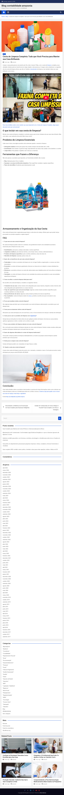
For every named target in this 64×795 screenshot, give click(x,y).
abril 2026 (5, 468)
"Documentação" (7, 660)
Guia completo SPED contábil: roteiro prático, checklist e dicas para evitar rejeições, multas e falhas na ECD (30, 449)
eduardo (14, 62)
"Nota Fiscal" (6, 690)
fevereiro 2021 (6, 572)
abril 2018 (5, 627)
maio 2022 (5, 549)
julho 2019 (5, 606)
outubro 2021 (6, 560)
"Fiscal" (4, 667)
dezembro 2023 (7, 507)
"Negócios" (5, 688)
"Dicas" (4, 658)
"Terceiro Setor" (7, 702)
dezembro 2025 (7, 472)
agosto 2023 (6, 516)
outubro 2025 (6, 477)
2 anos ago (7, 62)
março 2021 (6, 569)
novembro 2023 (7, 509)
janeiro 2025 (6, 484)
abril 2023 (5, 525)
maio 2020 (5, 590)
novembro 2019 (7, 597)
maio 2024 (5, 495)
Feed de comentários (8, 728)
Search (59, 418)
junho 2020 (5, 588)
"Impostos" (6, 681)
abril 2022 (5, 551)
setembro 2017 (7, 636)
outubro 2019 (6, 599)
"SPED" (4, 697)
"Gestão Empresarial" (8, 672)
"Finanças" (5, 665)
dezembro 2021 (7, 558)
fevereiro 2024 (6, 502)
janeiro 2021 (6, 574)
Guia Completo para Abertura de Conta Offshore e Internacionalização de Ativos (23, 429)
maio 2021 (5, 565)
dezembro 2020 (7, 576)
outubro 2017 (6, 634)
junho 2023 (5, 521)
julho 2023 (5, 518)
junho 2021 (5, 562)
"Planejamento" (6, 693)
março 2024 (6, 500)
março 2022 (6, 553)
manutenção (33, 69)
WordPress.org (6, 730)
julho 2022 (5, 544)
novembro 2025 (7, 475)
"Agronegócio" (6, 646)
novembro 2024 (7, 488)
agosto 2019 (6, 604)
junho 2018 (5, 625)
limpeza (49, 65)
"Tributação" (6, 704)
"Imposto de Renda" (8, 679)
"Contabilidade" (6, 653)
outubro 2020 (6, 581)
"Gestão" (5, 674)
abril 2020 (5, 592)
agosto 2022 (6, 542)
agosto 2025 (6, 481)
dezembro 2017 (7, 632)
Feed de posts (6, 726)
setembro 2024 (7, 493)
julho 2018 (5, 623)
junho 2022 (5, 546)
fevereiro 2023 (6, 528)
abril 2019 (5, 613)
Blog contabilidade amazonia (17, 5)
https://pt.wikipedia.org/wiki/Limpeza (15, 396)
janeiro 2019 (6, 620)
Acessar (5, 723)
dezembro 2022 (7, 532)
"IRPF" (4, 683)
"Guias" (4, 676)
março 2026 (6, 470)
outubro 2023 (6, 512)
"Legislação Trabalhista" (9, 686)
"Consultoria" (6, 651)
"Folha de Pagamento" (8, 669)
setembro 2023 (7, 514)
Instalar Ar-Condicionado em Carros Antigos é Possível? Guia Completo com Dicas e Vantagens (47, 407)
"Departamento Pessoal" (9, 656)
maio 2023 (5, 523)
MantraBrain (43, 793)
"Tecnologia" (6, 699)
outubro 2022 (6, 537)
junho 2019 (5, 609)
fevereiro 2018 (6, 629)
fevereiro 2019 (6, 618)
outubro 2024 (6, 491)
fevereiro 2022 (6, 555)
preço (30, 296)
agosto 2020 (6, 586)
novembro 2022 (7, 535)
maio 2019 (5, 611)
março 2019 (6, 616)
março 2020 (6, 595)
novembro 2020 (7, 579)
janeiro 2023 (6, 530)
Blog (4, 54)
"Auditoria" (5, 649)
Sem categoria (6, 713)
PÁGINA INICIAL (7, 711)
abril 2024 (5, 498)
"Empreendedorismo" (8, 662)
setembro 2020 (7, 583)
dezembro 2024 (7, 486)
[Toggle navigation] (8, 12)
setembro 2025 (7, 479)
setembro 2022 (7, 539)
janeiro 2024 (6, 505)
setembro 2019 (7, 602)
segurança (33, 315)
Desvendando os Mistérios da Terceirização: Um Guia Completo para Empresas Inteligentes (17, 406)
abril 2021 (5, 567)
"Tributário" (5, 706)
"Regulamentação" (7, 695)
